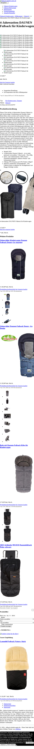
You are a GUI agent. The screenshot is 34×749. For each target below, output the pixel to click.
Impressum (7, 707)
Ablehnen (3, 744)
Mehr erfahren (11, 744)
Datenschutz (7, 704)
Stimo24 (26, 16)
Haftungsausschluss (9, 705)
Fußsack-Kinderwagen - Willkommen (11, 16)
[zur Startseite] (8, 1)
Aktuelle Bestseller (9, 13)
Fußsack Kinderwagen (10, 6)
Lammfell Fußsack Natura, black (13, 641)
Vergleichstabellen (9, 11)
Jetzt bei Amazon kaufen (7, 82)
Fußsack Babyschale (10, 8)
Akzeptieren (29, 742)
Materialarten (8, 9)
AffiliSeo (18, 729)
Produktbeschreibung (6, 289)
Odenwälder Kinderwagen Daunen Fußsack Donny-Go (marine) (13, 241)
